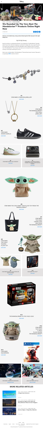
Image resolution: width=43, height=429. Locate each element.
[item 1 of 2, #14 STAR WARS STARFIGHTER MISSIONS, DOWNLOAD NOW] (10, 371)
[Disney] (21, 2)
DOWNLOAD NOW (10, 382)
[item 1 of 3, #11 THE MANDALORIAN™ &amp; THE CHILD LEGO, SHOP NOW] (21, 298)
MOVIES (20, 422)
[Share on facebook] (34, 32)
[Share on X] (36, 32)
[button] (1, 1)
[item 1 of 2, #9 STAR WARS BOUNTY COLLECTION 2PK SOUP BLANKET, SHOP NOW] (10, 262)
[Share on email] (37, 32)
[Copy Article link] (39, 32)
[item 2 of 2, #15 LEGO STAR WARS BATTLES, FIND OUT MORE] (32, 371)
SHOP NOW (21, 99)
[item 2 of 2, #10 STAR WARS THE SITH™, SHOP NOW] (32, 262)
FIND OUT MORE (32, 382)
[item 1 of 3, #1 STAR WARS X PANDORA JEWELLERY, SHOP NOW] (21, 79)
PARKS (23, 422)
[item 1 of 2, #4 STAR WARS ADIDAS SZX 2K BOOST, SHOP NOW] (10, 151)
